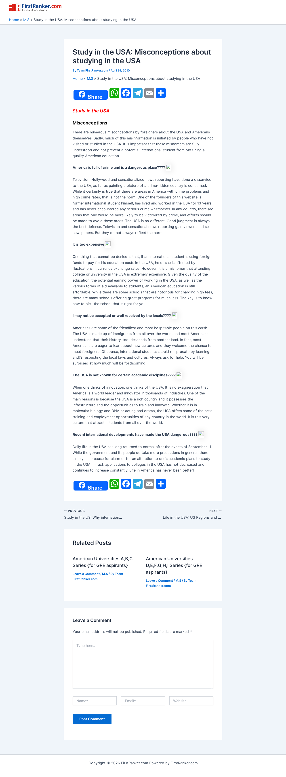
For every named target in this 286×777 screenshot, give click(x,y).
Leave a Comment (86, 574)
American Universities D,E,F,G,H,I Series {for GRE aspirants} (174, 565)
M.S (105, 574)
